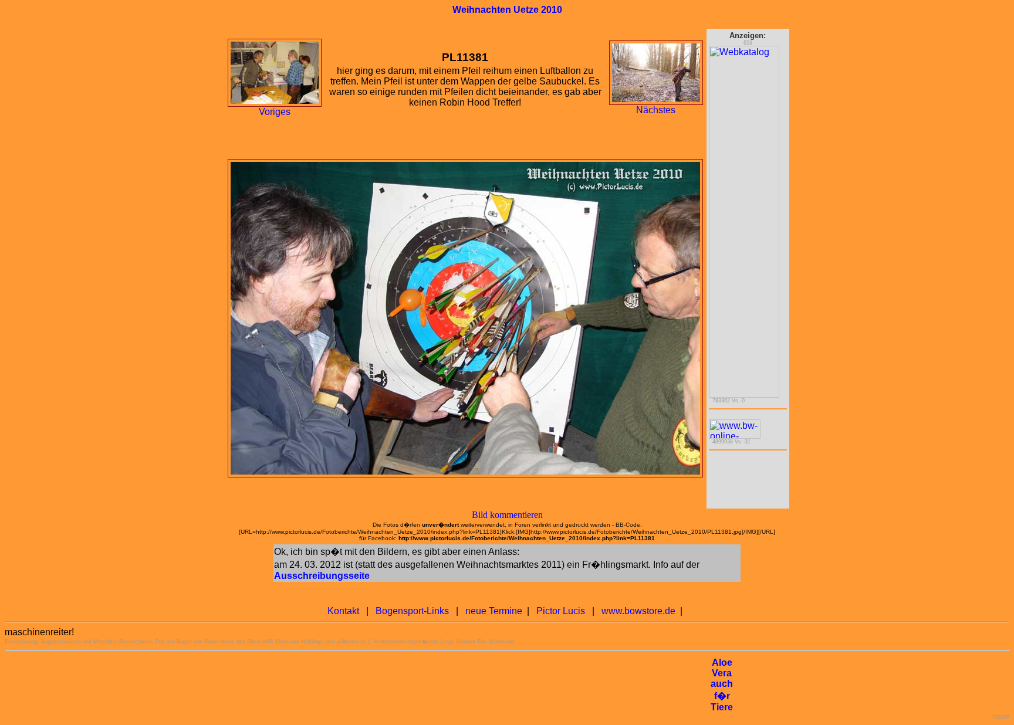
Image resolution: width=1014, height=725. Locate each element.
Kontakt (343, 611)
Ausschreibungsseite (322, 576)
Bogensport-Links (412, 611)
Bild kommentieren (507, 515)
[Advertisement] (493, 685)
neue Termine (493, 611)
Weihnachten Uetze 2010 (507, 10)
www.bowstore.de (638, 611)
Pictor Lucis (560, 611)
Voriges (274, 112)
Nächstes (655, 110)
